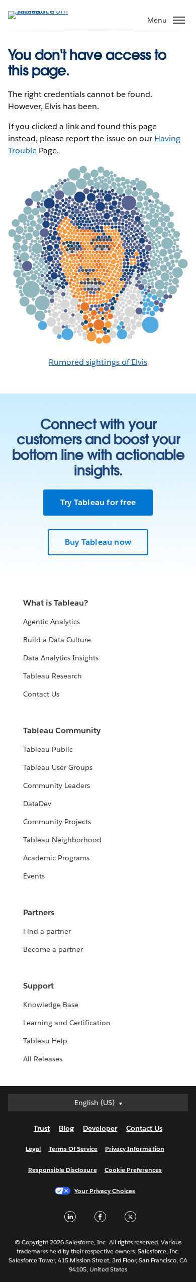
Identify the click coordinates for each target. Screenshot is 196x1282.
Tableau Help (45, 1040)
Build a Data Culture (57, 639)
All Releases (42, 1058)
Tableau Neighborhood (62, 839)
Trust (42, 1128)
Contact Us (41, 694)
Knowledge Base (50, 1004)
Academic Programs (56, 857)
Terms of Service (73, 1148)
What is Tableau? (55, 603)
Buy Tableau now (98, 542)
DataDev (37, 803)
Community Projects (57, 821)
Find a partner (47, 931)
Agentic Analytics (51, 621)
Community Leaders (56, 785)
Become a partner (53, 949)
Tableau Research (52, 675)
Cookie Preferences (133, 1169)
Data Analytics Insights (61, 657)
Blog (66, 1128)
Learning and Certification (67, 1022)
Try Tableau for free (98, 502)
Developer (100, 1128)
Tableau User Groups (57, 767)
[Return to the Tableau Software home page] (43, 11)
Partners (38, 912)
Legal (33, 1148)
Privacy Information (134, 1148)
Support (38, 985)
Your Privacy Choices (104, 1191)
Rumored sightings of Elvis (98, 362)
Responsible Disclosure (62, 1169)
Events (34, 875)
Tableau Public (48, 749)
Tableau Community (62, 730)
